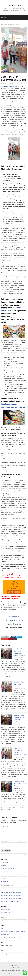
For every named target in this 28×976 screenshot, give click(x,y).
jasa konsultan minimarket (13, 23)
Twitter (19, 636)
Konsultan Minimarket (6, 909)
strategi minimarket (6, 878)
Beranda (3, 23)
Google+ (5, 639)
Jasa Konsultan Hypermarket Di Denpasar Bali (19, 717)
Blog (2, 928)
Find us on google (5, 912)
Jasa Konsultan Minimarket (14, 620)
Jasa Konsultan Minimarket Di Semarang (11, 898)
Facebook (13, 636)
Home (12, 965)
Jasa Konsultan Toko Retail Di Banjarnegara (11, 889)
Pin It (11, 639)
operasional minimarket (6, 875)
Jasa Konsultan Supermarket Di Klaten (12, 86)
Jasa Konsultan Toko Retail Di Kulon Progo (20, 784)
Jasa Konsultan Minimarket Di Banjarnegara (11, 892)
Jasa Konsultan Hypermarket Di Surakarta (11, 901)
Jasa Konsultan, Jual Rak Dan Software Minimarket (13, 931)
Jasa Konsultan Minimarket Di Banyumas (11, 895)
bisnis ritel (3, 865)
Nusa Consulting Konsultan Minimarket (10, 937)
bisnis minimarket (5, 862)
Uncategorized (4, 881)
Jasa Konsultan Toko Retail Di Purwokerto (19, 651)
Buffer (15, 639)
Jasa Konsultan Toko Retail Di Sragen (19, 684)
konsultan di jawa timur (6, 871)
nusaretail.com (14, 5)
